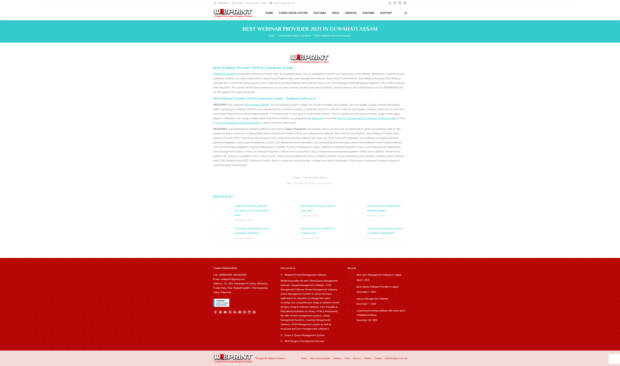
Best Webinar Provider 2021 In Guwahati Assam (313, 183)
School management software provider (238, 122)
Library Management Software (372, 298)
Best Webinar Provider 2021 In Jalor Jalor (318, 208)
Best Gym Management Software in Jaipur (378, 274)
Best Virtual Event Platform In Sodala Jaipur (317, 230)
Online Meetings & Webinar (315, 177)
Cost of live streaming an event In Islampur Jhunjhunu (251, 230)
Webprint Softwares (224, 74)
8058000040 (222, 3)
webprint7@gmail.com (284, 3)
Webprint (317, 118)
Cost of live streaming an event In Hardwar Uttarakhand (385, 230)
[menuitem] (269, 13)
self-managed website (256, 104)
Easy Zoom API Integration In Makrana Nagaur (384, 208)
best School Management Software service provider (366, 118)
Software (281, 358)
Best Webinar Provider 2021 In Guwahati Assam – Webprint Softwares (264, 98)
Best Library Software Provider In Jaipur (377, 286)
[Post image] (222, 211)
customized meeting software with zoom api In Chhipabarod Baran (251, 210)
